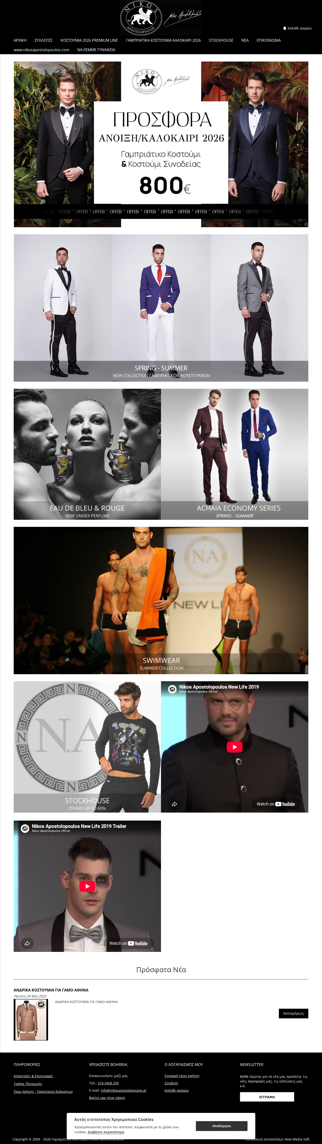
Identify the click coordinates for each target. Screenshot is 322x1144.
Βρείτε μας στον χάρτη (107, 1097)
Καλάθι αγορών (300, 28)
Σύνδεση (171, 1083)
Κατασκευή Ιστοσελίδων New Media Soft (277, 1139)
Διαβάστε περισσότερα (106, 1132)
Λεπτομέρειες (293, 1013)
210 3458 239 (108, 1083)
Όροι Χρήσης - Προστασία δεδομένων (43, 1091)
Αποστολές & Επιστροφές (33, 1076)
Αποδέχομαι (221, 1126)
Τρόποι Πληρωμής (28, 1084)
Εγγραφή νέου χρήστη (182, 1076)
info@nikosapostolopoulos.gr (124, 1090)
